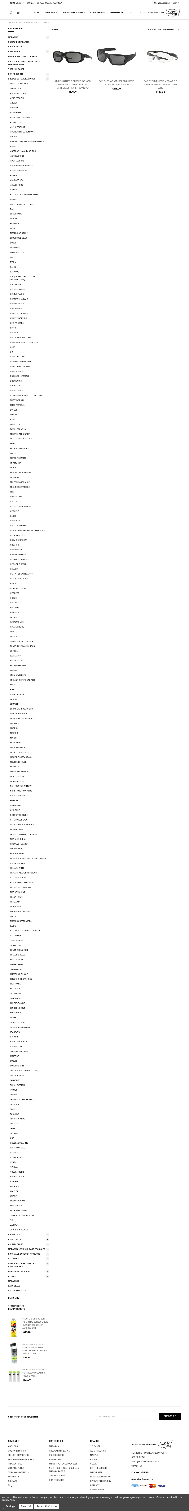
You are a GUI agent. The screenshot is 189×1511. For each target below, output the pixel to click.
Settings (10, 1506)
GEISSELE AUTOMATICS (20, 506)
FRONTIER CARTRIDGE (20, 487)
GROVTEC (14, 545)
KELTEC (13, 670)
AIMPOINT (14, 108)
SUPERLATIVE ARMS (19, 1051)
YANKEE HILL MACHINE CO (22, 1215)
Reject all (26, 1506)
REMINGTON (15, 907)
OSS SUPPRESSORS (19, 815)
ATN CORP (14, 190)
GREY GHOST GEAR (18, 540)
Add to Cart (72, 64)
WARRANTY (13, 1477)
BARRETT (14, 199)
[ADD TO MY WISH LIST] (87, 51)
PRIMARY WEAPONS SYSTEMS (23, 873)
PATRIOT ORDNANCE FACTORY (23, 834)
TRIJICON (14, 1124)
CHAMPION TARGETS (19, 299)
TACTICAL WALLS (17, 1075)
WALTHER (14, 1191)
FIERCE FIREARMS (18, 458)
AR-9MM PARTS (15, 1244)
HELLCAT (14, 569)
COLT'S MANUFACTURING (21, 337)
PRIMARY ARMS (17, 868)
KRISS (12, 685)
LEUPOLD (14, 704)
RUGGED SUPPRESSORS (21, 921)
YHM (12, 1220)
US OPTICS (15, 1153)
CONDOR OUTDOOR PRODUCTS (24, 342)
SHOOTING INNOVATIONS (21, 979)
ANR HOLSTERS (17, 156)
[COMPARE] (87, 47)
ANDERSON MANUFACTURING (23, 151)
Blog (10, 1485)
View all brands (97, 1489)
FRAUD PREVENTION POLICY (21, 1459)
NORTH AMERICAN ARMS (21, 791)
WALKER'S (14, 1186)
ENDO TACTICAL (17, 405)
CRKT (12, 347)
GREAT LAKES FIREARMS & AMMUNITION (27, 530)
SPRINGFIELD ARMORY (20, 1027)
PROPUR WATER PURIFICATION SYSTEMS (28, 858)
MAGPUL (14, 728)
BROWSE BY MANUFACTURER (21, 79)
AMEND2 (14, 137)
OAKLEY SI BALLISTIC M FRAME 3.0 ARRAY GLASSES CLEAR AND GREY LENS (160, 84)
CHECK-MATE (16, 308)
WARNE (13, 1196)
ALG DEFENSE (16, 122)
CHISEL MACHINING (18, 318)
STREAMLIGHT (16, 1046)
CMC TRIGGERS (17, 323)
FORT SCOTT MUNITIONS (20, 472)
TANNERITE (15, 1080)
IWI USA (13, 636)
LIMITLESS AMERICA (19, 84)
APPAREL (12, 1276)
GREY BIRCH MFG (17, 535)
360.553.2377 (17, 3)
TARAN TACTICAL (17, 1085)
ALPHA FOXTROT (17, 127)
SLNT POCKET (16, 998)
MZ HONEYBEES (17, 781)
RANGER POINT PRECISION (22, 882)
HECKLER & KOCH (18, 564)
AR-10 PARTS (14, 1239)
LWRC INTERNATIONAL (20, 714)
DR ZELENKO (15, 386)
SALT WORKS (15, 935)
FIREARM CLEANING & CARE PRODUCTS (26, 1249)
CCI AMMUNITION (17, 289)
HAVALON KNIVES (18, 554)
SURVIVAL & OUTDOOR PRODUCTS (24, 1254)
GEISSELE (14, 511)
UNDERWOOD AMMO (19, 1143)
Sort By (152, 29)
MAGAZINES (13, 1281)
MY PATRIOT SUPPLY (19, 771)
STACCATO (15, 1032)
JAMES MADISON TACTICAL (22, 641)
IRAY (12, 632)
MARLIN (13, 738)
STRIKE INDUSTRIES (18, 1042)
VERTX (13, 1162)
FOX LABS (14, 477)
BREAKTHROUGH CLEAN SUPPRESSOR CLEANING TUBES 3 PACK (33, 1373)
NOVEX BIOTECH (17, 796)
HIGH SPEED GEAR (18, 588)
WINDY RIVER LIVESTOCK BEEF (22, 56)
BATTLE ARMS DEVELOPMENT (23, 204)
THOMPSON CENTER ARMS (22, 1099)
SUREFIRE (14, 1056)
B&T (12, 257)
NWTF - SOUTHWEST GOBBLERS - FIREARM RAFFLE (24, 63)
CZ (11, 352)
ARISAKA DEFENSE (18, 170)
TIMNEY (13, 1109)
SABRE (13, 926)
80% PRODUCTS (15, 74)
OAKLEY (14, 800)
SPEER (13, 1017)
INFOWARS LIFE (17, 622)
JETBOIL (14, 651)
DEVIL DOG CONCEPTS (20, 366)
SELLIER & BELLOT (18, 955)
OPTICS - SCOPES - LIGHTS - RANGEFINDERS (22, 1265)
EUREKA (13, 415)
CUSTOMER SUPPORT (18, 1451)
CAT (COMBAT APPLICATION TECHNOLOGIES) (22, 278)
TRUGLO (13, 1128)
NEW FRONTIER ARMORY (21, 786)
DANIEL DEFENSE (18, 357)
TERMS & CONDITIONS (18, 1472)
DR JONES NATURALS (19, 376)
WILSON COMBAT (17, 1201)
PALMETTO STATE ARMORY (22, 825)
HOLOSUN (14, 607)
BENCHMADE (16, 214)
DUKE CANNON (16, 390)
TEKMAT (13, 1095)
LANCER (14, 699)
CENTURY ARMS (17, 294)
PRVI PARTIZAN (17, 853)
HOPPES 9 (14, 603)
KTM (12, 689)
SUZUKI (13, 1061)
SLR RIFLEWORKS (17, 1003)
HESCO (13, 583)
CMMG (13, 328)
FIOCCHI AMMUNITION (19, 448)
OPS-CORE (15, 810)
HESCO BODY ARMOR (19, 579)
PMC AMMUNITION (18, 839)
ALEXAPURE (15, 112)
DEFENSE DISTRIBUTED (20, 361)
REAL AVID (15, 902)
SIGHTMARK (15, 984)
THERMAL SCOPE (16, 69)
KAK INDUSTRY (16, 661)
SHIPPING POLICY (16, 1468)
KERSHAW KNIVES (18, 675)
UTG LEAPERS (16, 1157)
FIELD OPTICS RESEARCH (21, 439)
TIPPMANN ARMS (17, 1119)
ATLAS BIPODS (16, 185)
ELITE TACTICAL (17, 400)
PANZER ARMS (16, 829)
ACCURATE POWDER (19, 93)
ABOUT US (13, 1446)
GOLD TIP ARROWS (18, 525)
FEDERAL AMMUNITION (20, 434)
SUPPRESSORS (97, 12)
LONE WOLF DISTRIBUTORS (22, 718)
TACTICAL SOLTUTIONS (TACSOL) (24, 1071)
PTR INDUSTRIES (17, 863)
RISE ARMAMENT (17, 892)
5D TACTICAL (16, 88)
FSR (12, 492)
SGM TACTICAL (16, 960)
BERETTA (14, 219)
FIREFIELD (14, 453)
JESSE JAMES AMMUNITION (22, 646)
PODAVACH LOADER (19, 844)
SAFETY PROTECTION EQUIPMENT (25, 931)
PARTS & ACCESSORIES (19, 1271)
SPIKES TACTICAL (18, 1022)
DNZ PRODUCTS (17, 371)
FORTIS (13, 468)
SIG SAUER (15, 989)
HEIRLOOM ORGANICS (19, 559)
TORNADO (14, 1114)
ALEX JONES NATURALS (21, 117)
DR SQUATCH (16, 381)
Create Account (162, 3)
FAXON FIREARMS (18, 429)
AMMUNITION (116, 12)
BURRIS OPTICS (17, 252)
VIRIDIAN (14, 1167)
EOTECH (14, 410)
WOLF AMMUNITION (18, 1210)
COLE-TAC (14, 332)
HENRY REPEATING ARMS (21, 574)
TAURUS (13, 1090)
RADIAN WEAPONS (18, 878)
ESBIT (12, 419)
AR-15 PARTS (14, 1235)
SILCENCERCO (16, 993)
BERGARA (14, 223)
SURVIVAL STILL (17, 1066)
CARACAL (14, 272)
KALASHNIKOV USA (18, 665)
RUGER (13, 916)
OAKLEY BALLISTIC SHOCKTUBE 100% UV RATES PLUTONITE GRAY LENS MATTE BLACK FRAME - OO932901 (72, 84)
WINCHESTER (16, 1206)
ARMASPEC (15, 175)
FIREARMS (49, 12)
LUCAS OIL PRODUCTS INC (22, 709)
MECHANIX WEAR (17, 747)
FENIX (12, 443)
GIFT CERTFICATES (17, 1291)
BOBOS (13, 243)
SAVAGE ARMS (16, 940)
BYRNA (13, 262)
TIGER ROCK (15, 1104)
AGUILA (13, 103)
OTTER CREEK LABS (18, 820)
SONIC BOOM (16, 1013)
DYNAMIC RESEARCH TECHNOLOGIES (27, 395)
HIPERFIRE (14, 593)
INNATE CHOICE (17, 627)
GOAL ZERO (15, 521)
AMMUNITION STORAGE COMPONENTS (27, 141)
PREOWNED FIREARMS (73, 12)
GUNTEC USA (16, 550)
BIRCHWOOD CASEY (19, 233)
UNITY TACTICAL (17, 1148)
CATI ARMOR (15, 284)
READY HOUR (16, 897)
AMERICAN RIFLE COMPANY (22, 132)
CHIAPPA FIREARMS (19, 313)
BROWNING (15, 248)
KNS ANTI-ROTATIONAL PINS (22, 680)
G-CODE (14, 501)
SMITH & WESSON (18, 1008)
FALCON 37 (15, 424)
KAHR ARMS (15, 656)
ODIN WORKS (15, 805)
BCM (12, 209)
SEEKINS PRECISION (19, 950)
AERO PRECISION (17, 98)
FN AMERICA (15, 463)
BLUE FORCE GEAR (18, 238)
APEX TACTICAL (17, 161)
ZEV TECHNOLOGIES (19, 1230)
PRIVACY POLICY (16, 1464)
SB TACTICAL (16, 945)
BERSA (13, 228)
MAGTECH (14, 733)
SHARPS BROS (16, 964)
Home (36, 12)
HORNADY (14, 612)
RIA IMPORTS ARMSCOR (20, 887)
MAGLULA (14, 723)
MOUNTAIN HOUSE (18, 762)
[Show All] (132, 12)
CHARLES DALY (17, 304)
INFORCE (14, 617)
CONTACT (12, 1481)
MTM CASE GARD (17, 776)
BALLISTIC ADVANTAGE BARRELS (25, 194)
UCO (12, 1138)
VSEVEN (14, 1181)
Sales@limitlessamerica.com (145, 1461)
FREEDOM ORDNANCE (20, 482)
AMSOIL (13, 146)
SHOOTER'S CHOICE (19, 974)
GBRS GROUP (16, 497)
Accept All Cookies (47, 1506)
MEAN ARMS (15, 743)
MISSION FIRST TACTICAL (21, 757)
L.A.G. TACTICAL (17, 694)
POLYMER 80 (16, 849)
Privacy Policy (8, 1499)
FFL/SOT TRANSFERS (18, 1455)
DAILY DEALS (14, 1286)
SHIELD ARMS (16, 969)
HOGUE (13, 598)
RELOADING (13, 1259)
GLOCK (13, 516)
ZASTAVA (14, 1225)
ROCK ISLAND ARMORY (20, 911)
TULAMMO (14, 1133)
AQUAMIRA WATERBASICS (21, 166)
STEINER (14, 1037)
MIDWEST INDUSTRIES (19, 752)
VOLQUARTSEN (17, 1172)
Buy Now (72, 71)
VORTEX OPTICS (17, 1177)
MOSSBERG (15, 767)
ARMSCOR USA (16, 180)
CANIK (13, 267)
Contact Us (136, 1466)
